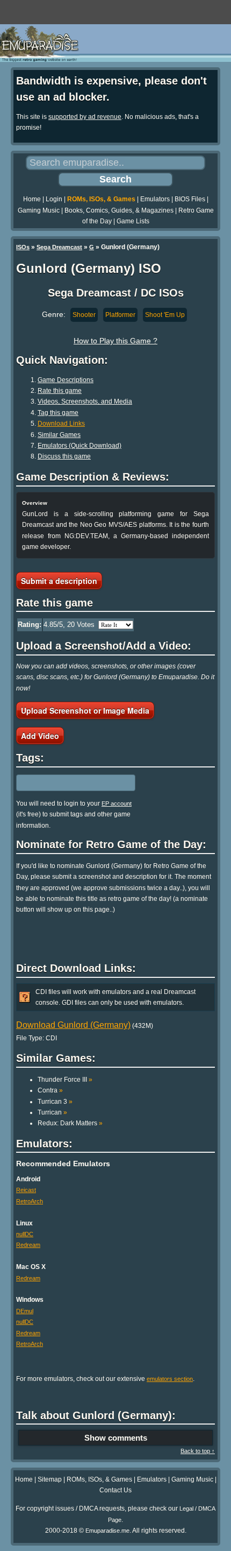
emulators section (170, 1379)
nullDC (24, 1234)
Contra (50, 1090)
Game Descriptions (65, 380)
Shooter (84, 315)
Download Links (61, 423)
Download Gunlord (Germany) (73, 1025)
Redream (28, 1245)
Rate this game (60, 390)
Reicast (26, 1190)
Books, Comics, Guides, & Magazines (119, 210)
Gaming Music (39, 210)
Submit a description (59, 580)
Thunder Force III (65, 1079)
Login (54, 199)
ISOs (23, 247)
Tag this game (58, 413)
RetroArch (29, 1201)
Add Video (40, 735)
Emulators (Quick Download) (79, 445)
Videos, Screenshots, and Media (85, 401)
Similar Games (59, 435)
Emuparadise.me (107, 1530)
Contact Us (115, 1490)
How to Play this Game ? (115, 340)
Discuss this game (64, 456)
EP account (117, 803)
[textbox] (62, 782)
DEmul (24, 1311)
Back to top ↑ (198, 1451)
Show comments (115, 1437)
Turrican (52, 1112)
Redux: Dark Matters (70, 1123)
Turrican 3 (55, 1101)
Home (32, 199)
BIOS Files (190, 199)
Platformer (120, 315)
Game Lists (133, 221)
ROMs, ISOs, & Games (101, 199)
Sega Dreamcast (59, 247)
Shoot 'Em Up (165, 315)
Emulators (155, 199)
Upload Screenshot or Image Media (85, 710)
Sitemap (50, 1479)
